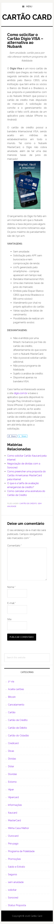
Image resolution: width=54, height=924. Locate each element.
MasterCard (14, 820)
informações (15, 805)
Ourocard (13, 835)
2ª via (11, 681)
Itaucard (12, 812)
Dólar (11, 766)
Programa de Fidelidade (21, 851)
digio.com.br (20, 393)
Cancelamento (16, 704)
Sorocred (13, 897)
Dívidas (12, 758)
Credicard (13, 743)
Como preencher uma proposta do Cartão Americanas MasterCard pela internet (26, 475)
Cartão (11, 712)
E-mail (11, 603)
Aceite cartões (16, 689)
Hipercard (13, 797)
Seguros (12, 874)
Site (9, 619)
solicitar (12, 889)
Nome (11, 587)
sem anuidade (16, 882)
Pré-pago (13, 843)
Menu (29, 6)
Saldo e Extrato (16, 866)
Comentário (14, 545)
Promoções (14, 859)
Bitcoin (12, 696)
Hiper (11, 789)
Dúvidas (12, 774)
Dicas (11, 751)
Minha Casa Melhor (18, 828)
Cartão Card (27, 17)
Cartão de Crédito (28, 503)
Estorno (12, 781)
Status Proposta (17, 905)
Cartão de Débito (17, 727)
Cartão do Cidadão (18, 735)
